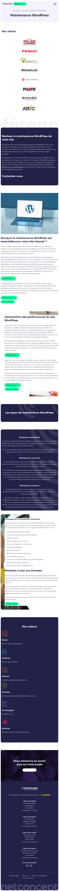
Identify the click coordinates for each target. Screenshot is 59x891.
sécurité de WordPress (36, 559)
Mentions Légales (14, 875)
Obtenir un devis (12, 389)
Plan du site (25, 875)
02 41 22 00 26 (29, 808)
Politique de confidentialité (39, 875)
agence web (35, 527)
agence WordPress (49, 345)
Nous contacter (7, 302)
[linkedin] (31, 865)
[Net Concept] (7, 3)
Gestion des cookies (28, 878)
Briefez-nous (19, 4)
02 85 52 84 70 (29, 824)
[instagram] (27, 865)
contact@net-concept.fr (29, 810)
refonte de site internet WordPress (13, 167)
